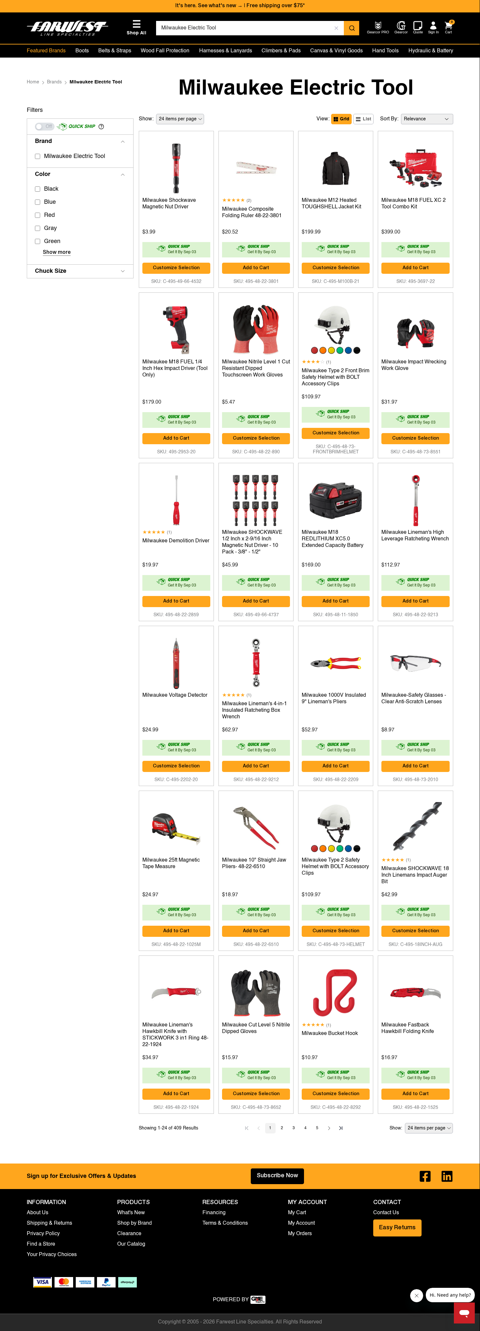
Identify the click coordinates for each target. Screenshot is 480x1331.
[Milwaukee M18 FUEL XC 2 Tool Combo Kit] (415, 167)
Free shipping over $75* (276, 6)
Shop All (136, 27)
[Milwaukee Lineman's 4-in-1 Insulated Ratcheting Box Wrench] (256, 662)
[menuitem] (378, 33)
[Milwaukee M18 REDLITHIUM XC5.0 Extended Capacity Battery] (335, 499)
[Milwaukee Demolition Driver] (176, 499)
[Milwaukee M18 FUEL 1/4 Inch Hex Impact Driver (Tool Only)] (176, 328)
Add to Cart (256, 268)
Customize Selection (176, 268)
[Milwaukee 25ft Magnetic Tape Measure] (176, 826)
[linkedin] (447, 1176)
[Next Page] (329, 1128)
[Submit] (351, 28)
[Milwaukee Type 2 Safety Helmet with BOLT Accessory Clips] (335, 826)
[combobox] (257, 28)
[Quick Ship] (45, 127)
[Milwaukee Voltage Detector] (176, 662)
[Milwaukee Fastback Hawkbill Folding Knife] (415, 991)
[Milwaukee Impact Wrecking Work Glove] (415, 328)
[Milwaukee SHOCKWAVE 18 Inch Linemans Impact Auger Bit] (415, 826)
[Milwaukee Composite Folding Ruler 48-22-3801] (256, 167)
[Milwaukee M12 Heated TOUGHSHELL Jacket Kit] (335, 167)
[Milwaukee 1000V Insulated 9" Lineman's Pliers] (335, 662)
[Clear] (336, 28)
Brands (54, 82)
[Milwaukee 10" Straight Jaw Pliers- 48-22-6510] (256, 826)
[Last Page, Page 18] (341, 1128)
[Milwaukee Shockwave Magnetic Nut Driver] (176, 167)
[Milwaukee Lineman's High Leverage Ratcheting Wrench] (415, 499)
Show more (57, 252)
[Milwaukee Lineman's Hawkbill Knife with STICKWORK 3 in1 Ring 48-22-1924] (176, 991)
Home (33, 82)
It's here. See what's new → (209, 6)
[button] (101, 126)
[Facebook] (425, 1176)
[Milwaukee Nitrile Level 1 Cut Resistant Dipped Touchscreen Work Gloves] (256, 328)
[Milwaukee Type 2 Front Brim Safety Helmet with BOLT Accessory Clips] (335, 328)
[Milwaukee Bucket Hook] (335, 991)
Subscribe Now (277, 1176)
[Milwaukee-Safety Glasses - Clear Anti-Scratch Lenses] (415, 662)
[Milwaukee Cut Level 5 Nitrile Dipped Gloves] (256, 991)
